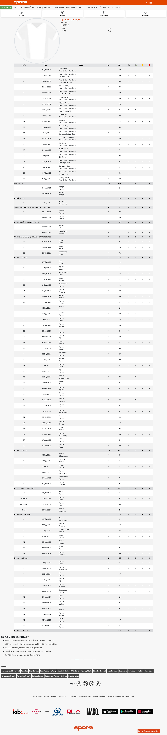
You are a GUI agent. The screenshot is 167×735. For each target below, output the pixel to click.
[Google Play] (128, 711)
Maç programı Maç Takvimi (11, 671)
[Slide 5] (94, 659)
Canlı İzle (64, 676)
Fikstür (82, 7)
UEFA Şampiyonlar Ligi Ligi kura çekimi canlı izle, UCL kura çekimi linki (31, 644)
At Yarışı (53, 671)
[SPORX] (83, 728)
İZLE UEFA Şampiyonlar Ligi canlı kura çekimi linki (23, 648)
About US (62, 696)
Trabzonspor (149, 671)
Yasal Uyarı (73, 696)
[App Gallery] (145, 711)
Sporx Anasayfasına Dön (148, 731)
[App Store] (110, 711)
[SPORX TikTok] (98, 683)
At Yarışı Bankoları (44, 7)
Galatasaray (123, 671)
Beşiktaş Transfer (38, 676)
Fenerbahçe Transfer (24, 676)
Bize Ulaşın (37, 696)
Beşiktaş (140, 671)
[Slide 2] (81, 659)
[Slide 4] (90, 659)
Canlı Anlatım (44, 671)
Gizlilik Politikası (99, 696)
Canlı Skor (24, 671)
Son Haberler (92, 7)
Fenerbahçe (132, 671)
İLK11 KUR (18, 7)
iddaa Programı (112, 671)
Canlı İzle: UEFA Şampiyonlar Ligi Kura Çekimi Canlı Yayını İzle (28, 651)
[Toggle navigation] (150, 2)
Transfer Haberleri (63, 671)
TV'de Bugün (59, 7)
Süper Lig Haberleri (99, 671)
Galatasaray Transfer (9, 676)
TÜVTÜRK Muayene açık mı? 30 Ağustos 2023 (22, 655)
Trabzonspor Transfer (52, 676)
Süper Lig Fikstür (86, 671)
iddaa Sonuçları (73, 676)
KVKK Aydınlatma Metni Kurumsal (121, 696)
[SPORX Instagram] (85, 683)
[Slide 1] (77, 659)
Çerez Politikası (85, 696)
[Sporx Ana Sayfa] (21, 2)
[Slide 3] (86, 659)
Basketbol (119, 7)
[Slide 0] (72, 659)
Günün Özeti (29, 7)
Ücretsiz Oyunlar (106, 7)
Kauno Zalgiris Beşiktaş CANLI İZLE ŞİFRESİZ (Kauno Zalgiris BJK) (30, 640)
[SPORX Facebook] (79, 683)
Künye (46, 696)
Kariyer (54, 696)
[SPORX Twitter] (91, 683)
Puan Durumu (71, 7)
